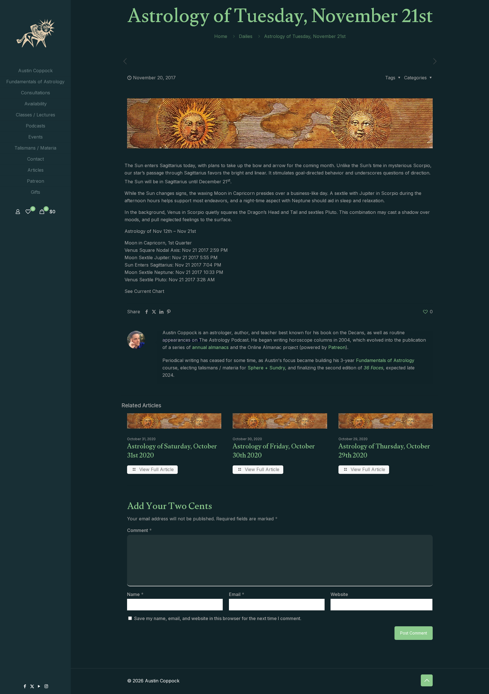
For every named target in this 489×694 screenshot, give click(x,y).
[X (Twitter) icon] (32, 686)
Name (135, 594)
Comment (139, 530)
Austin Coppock (181, 340)
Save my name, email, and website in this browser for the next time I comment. (217, 618)
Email (236, 594)
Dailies (245, 36)
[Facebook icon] (25, 686)
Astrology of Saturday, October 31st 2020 (172, 452)
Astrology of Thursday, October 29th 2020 (384, 452)
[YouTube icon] (39, 686)
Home (220, 36)
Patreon (337, 347)
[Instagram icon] (46, 686)
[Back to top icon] (427, 680)
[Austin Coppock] (35, 32)
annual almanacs (210, 347)
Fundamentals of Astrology (385, 360)
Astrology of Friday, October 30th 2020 (274, 452)
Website (339, 594)
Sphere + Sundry (266, 368)
